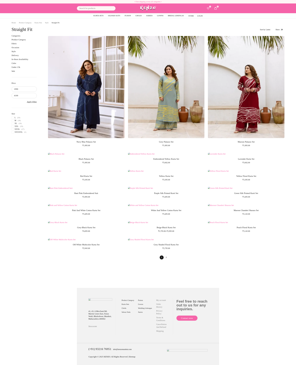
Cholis (124, 308)
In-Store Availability (20, 59)
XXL (16, 126)
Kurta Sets (38, 23)
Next (171, 257)
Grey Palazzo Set (166, 142)
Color (14, 63)
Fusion (140, 300)
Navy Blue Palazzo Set (86, 142)
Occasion (15, 47)
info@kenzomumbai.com (122, 349)
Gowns (140, 304)
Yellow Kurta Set (166, 176)
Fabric (14, 43)
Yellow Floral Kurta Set (246, 176)
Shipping (160, 331)
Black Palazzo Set (86, 159)
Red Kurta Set (86, 176)
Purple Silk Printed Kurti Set (166, 193)
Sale (13, 71)
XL (16, 123)
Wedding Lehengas (145, 308)
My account (161, 300)
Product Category (25, 23)
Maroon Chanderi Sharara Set (246, 210)
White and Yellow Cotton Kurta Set (166, 210)
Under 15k (16, 67)
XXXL (17, 129)
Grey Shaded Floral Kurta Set (166, 244)
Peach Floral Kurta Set (246, 227)
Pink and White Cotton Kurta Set (86, 210)
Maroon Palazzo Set (246, 142)
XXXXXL (19, 132)
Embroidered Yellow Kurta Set (166, 159)
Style (47, 23)
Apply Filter (32, 102)
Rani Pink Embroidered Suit (86, 193)
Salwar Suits (126, 312)
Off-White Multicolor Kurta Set (86, 244)
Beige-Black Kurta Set (166, 227)
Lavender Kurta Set (246, 159)
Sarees (140, 312)
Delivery (15, 55)
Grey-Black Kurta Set (86, 227)
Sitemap (132, 357)
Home (14, 23)
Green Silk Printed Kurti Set (246, 193)
